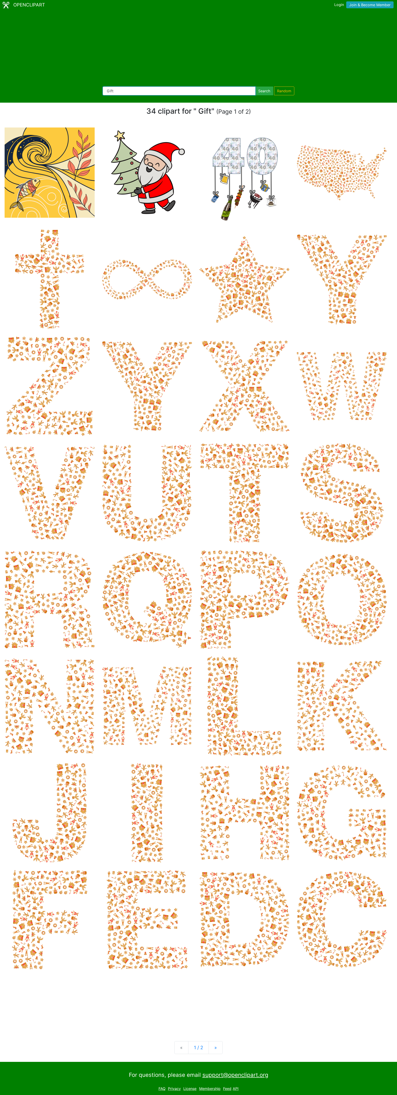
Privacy (174, 1088)
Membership (210, 1088)
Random (284, 91)
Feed (227, 1088)
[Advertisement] (198, 48)
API (235, 1088)
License (189, 1088)
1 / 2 (198, 1047)
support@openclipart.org (235, 1075)
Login (339, 4)
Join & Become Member (370, 5)
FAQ (162, 1088)
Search (264, 91)
